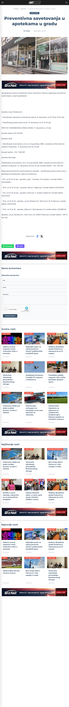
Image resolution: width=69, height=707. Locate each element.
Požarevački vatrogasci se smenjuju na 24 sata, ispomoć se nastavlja (34, 410)
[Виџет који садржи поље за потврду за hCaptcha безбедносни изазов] (16, 309)
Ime (4, 280)
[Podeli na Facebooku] (37, 236)
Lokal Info (23, 9)
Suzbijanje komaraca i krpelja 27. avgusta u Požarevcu (34, 377)
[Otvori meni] (2, 2)
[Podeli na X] (41, 236)
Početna (16, 9)
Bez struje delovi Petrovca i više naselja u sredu (56, 464)
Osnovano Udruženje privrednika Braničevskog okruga (9, 379)
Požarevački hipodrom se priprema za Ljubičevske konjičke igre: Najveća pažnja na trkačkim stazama (56, 412)
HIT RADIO (26, 31)
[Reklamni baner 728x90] (34, 85)
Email (4, 287)
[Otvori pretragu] (66, 2)
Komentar (6, 294)
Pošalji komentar (10, 316)
